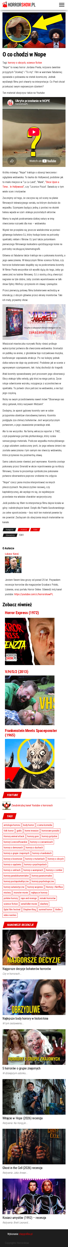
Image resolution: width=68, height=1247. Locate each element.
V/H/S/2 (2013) (16, 671)
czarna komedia (44, 825)
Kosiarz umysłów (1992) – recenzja (24, 1218)
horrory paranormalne (42, 875)
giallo (19, 830)
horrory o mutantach (35, 858)
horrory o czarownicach (41, 841)
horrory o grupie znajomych (16, 853)
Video (35, 529)
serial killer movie (29, 903)
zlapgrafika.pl (26, 1234)
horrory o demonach (13, 847)
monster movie (21, 892)
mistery (7, 892)
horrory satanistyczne (14, 886)
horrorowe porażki (50, 830)
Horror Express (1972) (22, 612)
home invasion (32, 830)
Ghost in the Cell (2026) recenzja (22, 1168)
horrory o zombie (54, 870)
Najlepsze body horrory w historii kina (25, 1018)
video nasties (10, 915)
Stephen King (29, 909)
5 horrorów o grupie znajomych (21, 1068)
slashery (44, 903)
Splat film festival (12, 909)
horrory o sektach (12, 870)
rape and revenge (29, 898)
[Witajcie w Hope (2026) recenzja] (34, 1096)
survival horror (45, 909)
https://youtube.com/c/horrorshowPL (33, 594)
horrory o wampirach (33, 870)
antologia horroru (12, 825)
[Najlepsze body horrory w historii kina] (34, 997)
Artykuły (23, 529)
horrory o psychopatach (35, 864)
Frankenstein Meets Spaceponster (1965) (31, 732)
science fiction (34, 62)
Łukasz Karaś (12, 553)
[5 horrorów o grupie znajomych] (34, 1046)
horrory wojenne (35, 886)
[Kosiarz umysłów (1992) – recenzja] (34, 1196)
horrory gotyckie (49, 836)
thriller (58, 909)
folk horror (9, 830)
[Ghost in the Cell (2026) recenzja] (34, 1146)
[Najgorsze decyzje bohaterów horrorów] (34, 947)
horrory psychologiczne (43, 881)
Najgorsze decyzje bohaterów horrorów (26, 969)
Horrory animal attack (14, 836)
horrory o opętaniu (12, 864)
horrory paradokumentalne (16, 875)
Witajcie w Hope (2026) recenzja (22, 1118)
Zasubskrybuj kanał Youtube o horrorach (32, 805)
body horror (28, 825)
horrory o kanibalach (42, 853)
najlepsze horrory (39, 892)
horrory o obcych (17, 62)
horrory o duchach (34, 847)
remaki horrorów (48, 898)
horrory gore (33, 836)
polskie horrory (11, 898)
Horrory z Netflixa (54, 886)
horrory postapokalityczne (16, 881)
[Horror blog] (34, 4)
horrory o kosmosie (13, 858)
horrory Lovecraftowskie (15, 841)
